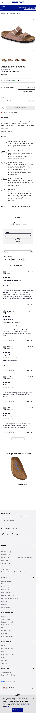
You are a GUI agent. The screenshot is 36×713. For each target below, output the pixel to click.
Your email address (9, 520)
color (13, 259)
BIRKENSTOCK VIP (8, 581)
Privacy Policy (6, 551)
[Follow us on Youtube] (16, 534)
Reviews (4, 604)
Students (4, 660)
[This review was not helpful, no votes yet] (31, 305)
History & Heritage (7, 584)
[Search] (5, 2)
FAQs (3, 645)
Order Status (5, 619)
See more (18, 241)
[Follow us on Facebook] (7, 534)
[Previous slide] (30, 50)
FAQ (2, 627)
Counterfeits (5, 569)
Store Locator (6, 607)
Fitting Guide (5, 630)
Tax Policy (4, 566)
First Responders (7, 648)
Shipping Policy (6, 563)
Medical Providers (7, 654)
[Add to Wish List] (3, 108)
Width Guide (31, 87)
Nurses (3, 651)
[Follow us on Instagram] (3, 534)
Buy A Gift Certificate (8, 675)
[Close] (33, 698)
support (20, 259)
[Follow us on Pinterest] (12, 534)
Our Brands (5, 589)
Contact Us (5, 616)
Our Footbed (5, 592)
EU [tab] (8, 100)
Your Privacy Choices (9, 681)
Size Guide (31, 100)
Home (3, 13)
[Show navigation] (2, 2)
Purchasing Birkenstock (9, 587)
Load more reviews (18, 439)
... (24, 259)
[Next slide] (33, 50)
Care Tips (4, 633)
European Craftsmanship (9, 598)
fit (9, 259)
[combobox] (21, 265)
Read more (4, 128)
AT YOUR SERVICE (20, 9)
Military (3, 657)
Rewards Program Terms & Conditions (14, 572)
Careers (4, 601)
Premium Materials (7, 595)
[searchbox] (16, 252)
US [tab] (4, 100)
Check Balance (6, 672)
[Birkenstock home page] (18, 2)
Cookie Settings (6, 554)
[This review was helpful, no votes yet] (28, 305)
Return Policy (6, 560)
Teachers (4, 663)
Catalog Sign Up (7, 636)
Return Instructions (7, 625)
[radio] (4, 60)
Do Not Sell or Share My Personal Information (16, 557)
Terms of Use (5, 549)
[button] (2, 8)
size (5, 259)
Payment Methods (7, 622)
